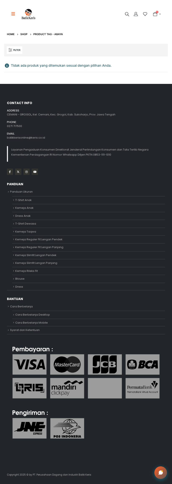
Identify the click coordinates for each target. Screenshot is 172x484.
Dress (19, 287)
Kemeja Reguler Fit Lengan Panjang (39, 247)
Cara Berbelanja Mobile (31, 323)
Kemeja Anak (24, 208)
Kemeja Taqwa (25, 232)
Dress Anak (23, 216)
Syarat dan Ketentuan (25, 330)
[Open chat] (160, 472)
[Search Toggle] (127, 14)
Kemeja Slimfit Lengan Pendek (35, 255)
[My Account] (136, 14)
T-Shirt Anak (23, 200)
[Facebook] (10, 172)
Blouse (20, 279)
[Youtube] (35, 172)
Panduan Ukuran (21, 192)
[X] (18, 172)
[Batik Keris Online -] (28, 14)
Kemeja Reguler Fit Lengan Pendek (39, 239)
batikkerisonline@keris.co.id (26, 138)
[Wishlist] (145, 14)
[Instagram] (26, 172)
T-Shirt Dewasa (25, 224)
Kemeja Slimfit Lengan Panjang (36, 263)
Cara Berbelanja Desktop (32, 315)
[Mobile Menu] (14, 13)
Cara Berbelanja (21, 306)
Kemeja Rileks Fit (26, 271)
